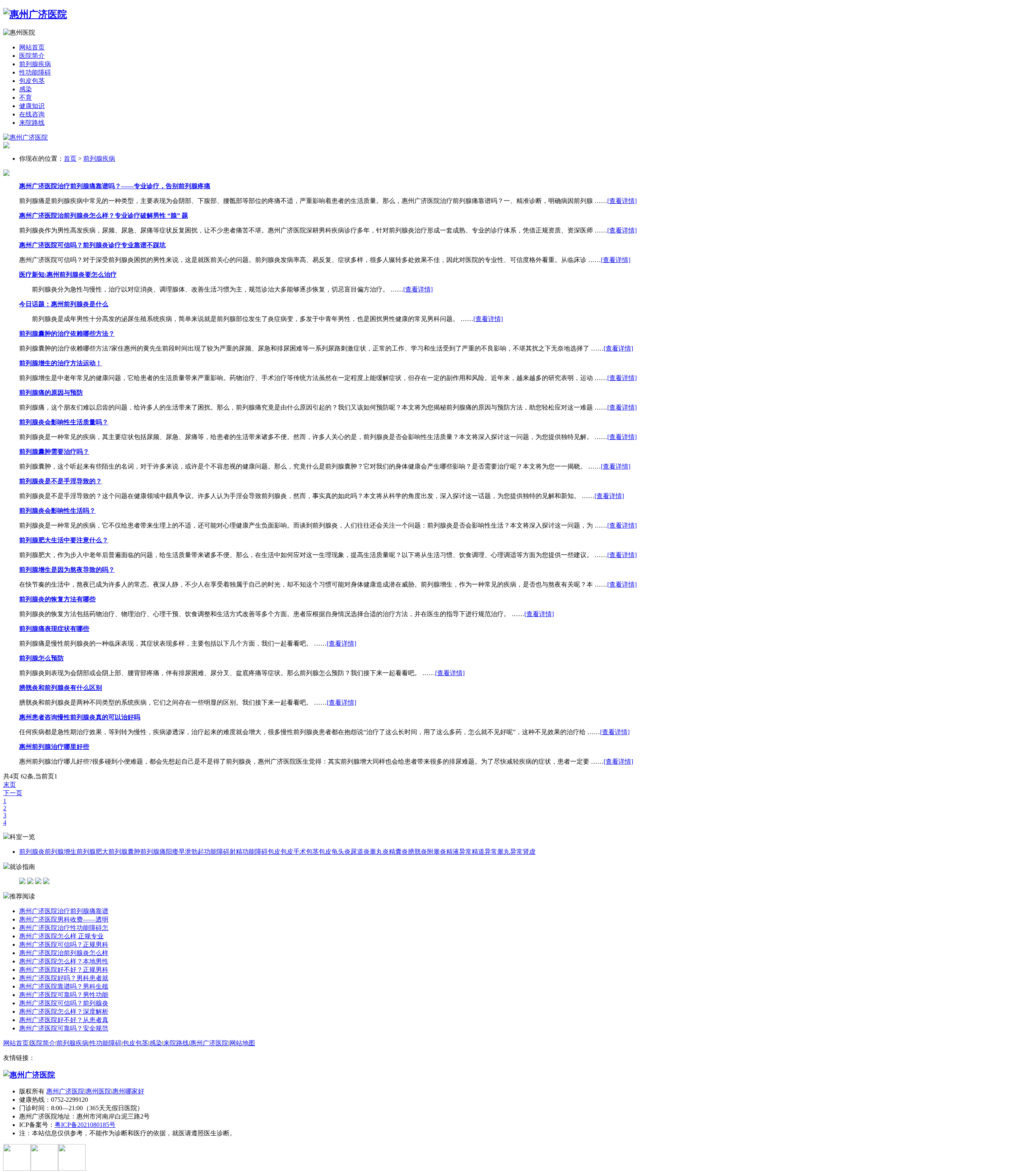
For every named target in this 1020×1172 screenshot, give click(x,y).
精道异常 (484, 851)
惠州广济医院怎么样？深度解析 (63, 1011)
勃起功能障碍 (210, 851)
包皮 (274, 851)
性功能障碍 (35, 72)
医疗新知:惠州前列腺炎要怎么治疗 (68, 274)
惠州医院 (98, 1091)
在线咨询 (32, 114)
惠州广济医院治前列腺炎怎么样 (63, 952)
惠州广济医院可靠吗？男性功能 (63, 994)
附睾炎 (436, 851)
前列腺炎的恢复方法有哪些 (57, 599)
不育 (25, 97)
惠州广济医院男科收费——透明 (63, 919)
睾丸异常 (510, 851)
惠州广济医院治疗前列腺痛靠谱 (63, 911)
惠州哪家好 (128, 1091)
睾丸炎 (379, 851)
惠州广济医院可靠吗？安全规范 (63, 1028)
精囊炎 (398, 851)
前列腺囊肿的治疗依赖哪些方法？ (67, 333)
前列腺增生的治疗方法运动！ (60, 363)
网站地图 (242, 1043)
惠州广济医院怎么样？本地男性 (63, 961)
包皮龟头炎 (335, 851)
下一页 (12, 793)
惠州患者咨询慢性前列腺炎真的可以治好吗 (79, 717)
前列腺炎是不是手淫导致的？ (60, 481)
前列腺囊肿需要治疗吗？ (54, 451)
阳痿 (172, 851)
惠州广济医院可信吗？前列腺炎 (63, 1003)
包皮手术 (293, 851)
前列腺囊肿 (124, 851)
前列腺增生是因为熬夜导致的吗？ (67, 569)
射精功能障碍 (249, 851)
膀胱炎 (417, 851)
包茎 (312, 851)
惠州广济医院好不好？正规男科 (63, 969)
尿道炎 (360, 851)
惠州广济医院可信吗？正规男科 (63, 944)
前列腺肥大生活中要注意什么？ (63, 540)
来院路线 (32, 122)
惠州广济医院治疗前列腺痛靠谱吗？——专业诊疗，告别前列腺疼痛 (114, 186)
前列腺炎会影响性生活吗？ (57, 510)
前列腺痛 (153, 851)
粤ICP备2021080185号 (85, 1124)
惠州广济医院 (209, 1043)
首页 (70, 158)
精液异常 (459, 851)
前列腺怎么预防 (41, 658)
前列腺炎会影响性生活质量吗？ (63, 422)
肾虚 (529, 851)
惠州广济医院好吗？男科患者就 (63, 978)
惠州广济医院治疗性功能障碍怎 (63, 927)
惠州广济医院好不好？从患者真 (63, 1019)
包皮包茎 (32, 80)
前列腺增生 (60, 851)
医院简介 (32, 55)
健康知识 (32, 105)
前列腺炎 (32, 851)
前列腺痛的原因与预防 (51, 392)
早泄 (184, 851)
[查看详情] (622, 200)
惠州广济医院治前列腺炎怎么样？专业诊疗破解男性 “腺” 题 (103, 215)
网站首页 (32, 47)
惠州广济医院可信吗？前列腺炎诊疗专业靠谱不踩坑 (92, 245)
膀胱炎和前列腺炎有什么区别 (60, 687)
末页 (9, 784)
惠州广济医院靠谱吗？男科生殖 (63, 986)
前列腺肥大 (92, 851)
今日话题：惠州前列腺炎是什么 (63, 304)
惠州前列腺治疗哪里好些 (54, 746)
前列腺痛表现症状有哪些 (54, 628)
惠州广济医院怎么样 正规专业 (61, 936)
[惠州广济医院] (35, 14)
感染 (25, 89)
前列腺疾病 (35, 64)
